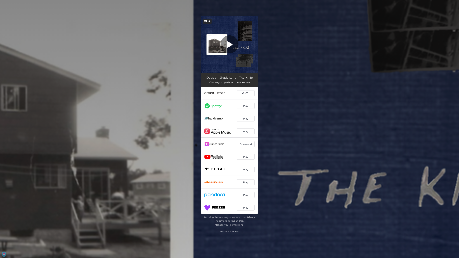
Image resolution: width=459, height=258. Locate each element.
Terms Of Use (235, 220)
